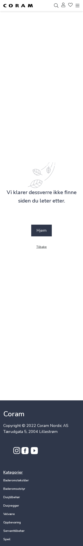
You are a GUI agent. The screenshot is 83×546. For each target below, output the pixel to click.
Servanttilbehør (14, 531)
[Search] (56, 5)
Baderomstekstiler (16, 480)
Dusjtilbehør (11, 497)
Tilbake (41, 247)
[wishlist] (70, 5)
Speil (6, 539)
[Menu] (77, 5)
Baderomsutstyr (14, 489)
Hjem (41, 230)
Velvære (9, 514)
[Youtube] (34, 452)
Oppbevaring (12, 523)
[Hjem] (18, 5)
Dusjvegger (11, 506)
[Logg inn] (63, 5)
